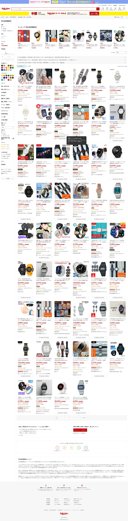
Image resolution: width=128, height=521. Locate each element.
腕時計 (7, 17)
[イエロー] (8, 68)
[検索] (98, 8)
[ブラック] (2, 65)
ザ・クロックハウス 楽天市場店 (43, 373)
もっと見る (20, 435)
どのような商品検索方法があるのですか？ (28, 431)
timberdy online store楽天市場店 (43, 98)
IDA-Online (21, 291)
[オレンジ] (6, 68)
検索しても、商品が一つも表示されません (28, 432)
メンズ (2, 38)
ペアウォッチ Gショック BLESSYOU (118, 138)
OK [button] (84, 140)
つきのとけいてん (41, 293)
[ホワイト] (6, 65)
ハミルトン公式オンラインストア (62, 101)
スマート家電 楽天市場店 (61, 138)
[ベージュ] (13, 65)
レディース (3, 36)
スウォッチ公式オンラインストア (117, 99)
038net (20, 253)
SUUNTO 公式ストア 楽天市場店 (25, 213)
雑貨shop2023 (22, 331)
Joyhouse (113, 257)
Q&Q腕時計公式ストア (23, 176)
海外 (5, 123)
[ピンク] (4, 68)
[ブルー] (4, 70)
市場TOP (2, 17)
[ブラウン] (8, 65)
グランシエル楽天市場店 (97, 174)
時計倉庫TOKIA (114, 213)
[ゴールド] (6, 70)
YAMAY (38, 136)
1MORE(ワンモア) (59, 176)
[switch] (13, 138)
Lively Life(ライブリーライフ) (25, 411)
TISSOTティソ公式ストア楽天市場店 (81, 335)
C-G (56, 371)
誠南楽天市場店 (96, 134)
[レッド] (2, 68)
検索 (8, 59)
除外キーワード (4, 173)
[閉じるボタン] (125, 57)
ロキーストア (58, 291)
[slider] (1, 54)
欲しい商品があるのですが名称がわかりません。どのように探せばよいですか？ (36, 429)
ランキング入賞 (114, 287)
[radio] (1, 26)
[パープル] (11, 68)
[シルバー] (8, 70)
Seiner (20, 101)
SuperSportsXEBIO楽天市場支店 (117, 173)
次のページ (85, 417)
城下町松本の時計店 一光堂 (116, 371)
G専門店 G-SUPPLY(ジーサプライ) (100, 291)
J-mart (38, 215)
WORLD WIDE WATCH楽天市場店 (63, 333)
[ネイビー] (2, 70)
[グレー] (4, 65)
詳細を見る (62, 62)
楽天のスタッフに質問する (80, 430)
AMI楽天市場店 (77, 410)
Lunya (75, 97)
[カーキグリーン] (11, 65)
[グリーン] (13, 68)
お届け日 (3, 130)
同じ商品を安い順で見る (118, 140)
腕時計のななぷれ (77, 216)
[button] (122, 5)
